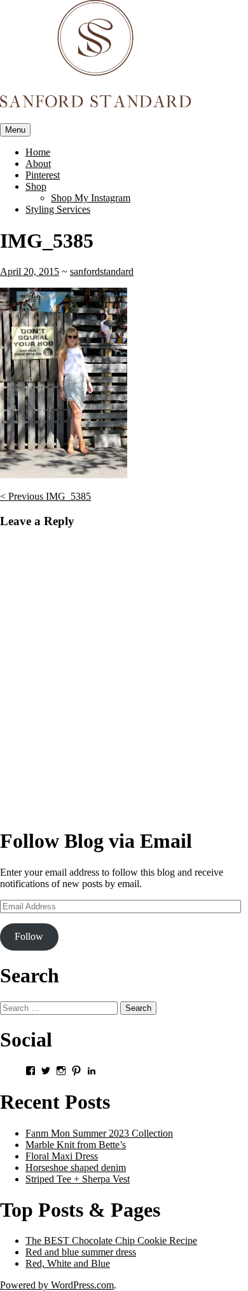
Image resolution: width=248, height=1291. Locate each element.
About (38, 163)
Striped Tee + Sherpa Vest (77, 1179)
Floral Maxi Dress (61, 1156)
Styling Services (57, 209)
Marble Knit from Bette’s (75, 1144)
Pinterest (42, 175)
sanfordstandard (102, 271)
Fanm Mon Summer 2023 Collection (99, 1133)
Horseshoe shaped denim (75, 1167)
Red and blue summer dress (80, 1252)
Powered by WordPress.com (57, 1285)
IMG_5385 (45, 496)
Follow (29, 936)
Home (37, 152)
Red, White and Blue (67, 1263)
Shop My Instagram (90, 197)
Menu (15, 130)
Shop (35, 186)
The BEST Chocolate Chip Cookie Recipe (111, 1240)
